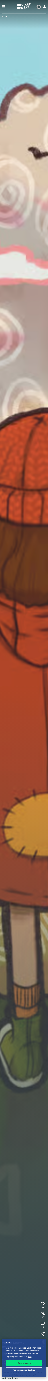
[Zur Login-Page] (44, 7)
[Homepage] (24, 6)
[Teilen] (42, 1334)
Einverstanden (24, 1363)
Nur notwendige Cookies (24, 1370)
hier (29, 1357)
